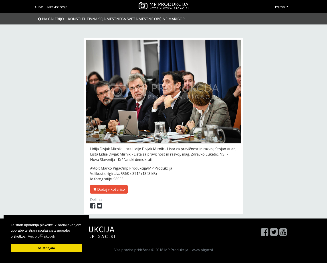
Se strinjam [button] (46, 248)
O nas (39, 7)
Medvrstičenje (57, 7)
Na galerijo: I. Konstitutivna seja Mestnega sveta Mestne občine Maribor (113, 19)
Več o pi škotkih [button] (41, 236)
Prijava (280, 7)
